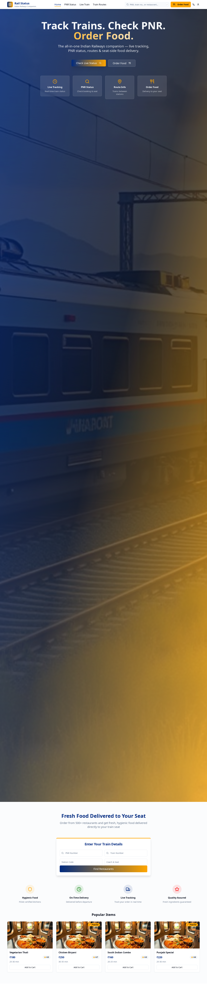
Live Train (85, 4)
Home (57, 4)
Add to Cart (30, 967)
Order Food (183, 4)
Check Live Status (86, 63)
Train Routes (99, 4)
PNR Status (70, 4)
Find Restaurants (104, 869)
